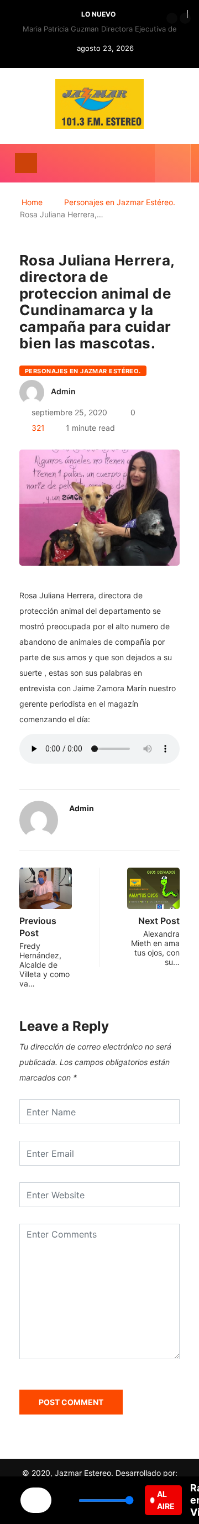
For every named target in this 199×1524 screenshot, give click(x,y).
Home (32, 202)
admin (63, 391)
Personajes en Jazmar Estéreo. (119, 202)
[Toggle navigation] (26, 163)
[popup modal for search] (173, 163)
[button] (171, 18)
